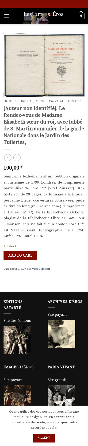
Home (8, 101)
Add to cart (20, 255)
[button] (6, 15)
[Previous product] (16, 157)
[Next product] (7, 157)
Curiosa (24, 101)
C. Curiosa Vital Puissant (58, 101)
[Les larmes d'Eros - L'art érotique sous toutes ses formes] (43, 16)
